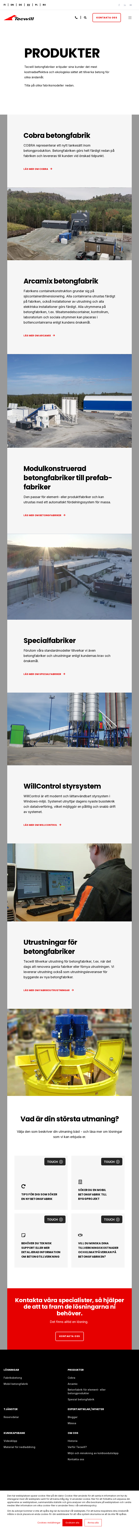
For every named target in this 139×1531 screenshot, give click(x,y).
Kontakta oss (106, 17)
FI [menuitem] (5, 5)
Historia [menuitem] (72, 1440)
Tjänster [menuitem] (11, 1409)
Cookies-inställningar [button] (48, 1522)
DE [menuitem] (20, 5)
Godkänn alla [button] (72, 1522)
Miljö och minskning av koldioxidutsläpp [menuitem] (93, 1453)
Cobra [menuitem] (71, 1377)
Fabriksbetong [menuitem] (13, 1377)
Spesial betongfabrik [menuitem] (81, 1399)
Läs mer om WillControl (40, 825)
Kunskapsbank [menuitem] (14, 1433)
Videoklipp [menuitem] (10, 1440)
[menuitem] (28, 5)
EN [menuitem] (12, 5)
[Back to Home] (19, 18)
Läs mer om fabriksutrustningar (47, 990)
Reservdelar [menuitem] (11, 1417)
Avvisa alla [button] (93, 1522)
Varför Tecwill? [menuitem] (77, 1447)
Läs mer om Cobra (36, 169)
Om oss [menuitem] (73, 1433)
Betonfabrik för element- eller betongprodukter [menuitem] (87, 1391)
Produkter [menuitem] (76, 1370)
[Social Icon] (120, 5)
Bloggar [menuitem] (72, 1417)
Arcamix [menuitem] (72, 1383)
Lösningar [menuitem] (11, 1370)
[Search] (85, 17)
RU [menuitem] (44, 5)
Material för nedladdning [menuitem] (19, 1447)
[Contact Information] (76, 17)
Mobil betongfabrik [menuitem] (16, 1383)
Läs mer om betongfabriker (42, 515)
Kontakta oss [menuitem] (76, 1459)
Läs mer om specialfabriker (42, 674)
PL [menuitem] (36, 5)
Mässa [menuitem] (72, 1423)
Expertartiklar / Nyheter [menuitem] (86, 1409)
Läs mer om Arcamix (37, 335)
